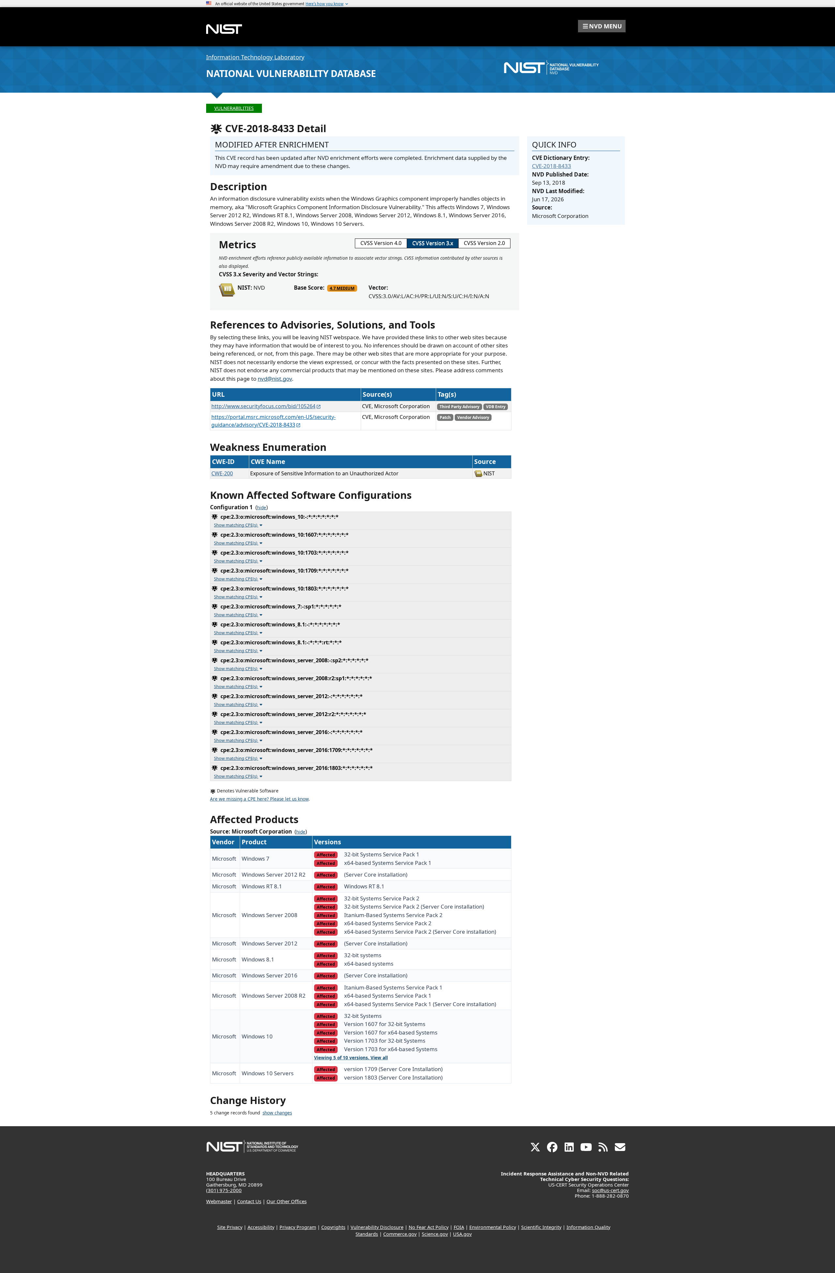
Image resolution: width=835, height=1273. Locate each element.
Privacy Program (298, 1227)
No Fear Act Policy (428, 1227)
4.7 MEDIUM (342, 288)
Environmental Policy (492, 1227)
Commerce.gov (400, 1234)
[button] (602, 26)
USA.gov (462, 1234)
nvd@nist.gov (275, 378)
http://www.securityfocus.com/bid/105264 (263, 406)
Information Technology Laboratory (255, 57)
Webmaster (219, 1201)
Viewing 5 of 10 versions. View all (351, 1058)
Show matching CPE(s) (236, 525)
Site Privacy (229, 1227)
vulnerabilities (234, 108)
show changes (277, 1113)
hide (261, 508)
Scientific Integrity (541, 1227)
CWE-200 (222, 473)
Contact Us (249, 1201)
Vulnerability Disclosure (377, 1227)
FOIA (459, 1227)
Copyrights (333, 1227)
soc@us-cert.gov (610, 1190)
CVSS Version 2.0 (484, 243)
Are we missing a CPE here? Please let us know (259, 799)
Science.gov (435, 1234)
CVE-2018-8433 (551, 166)
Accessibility (261, 1227)
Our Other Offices (286, 1201)
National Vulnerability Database (291, 73)
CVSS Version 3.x (432, 243)
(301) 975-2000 (224, 1190)
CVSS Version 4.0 (381, 243)
